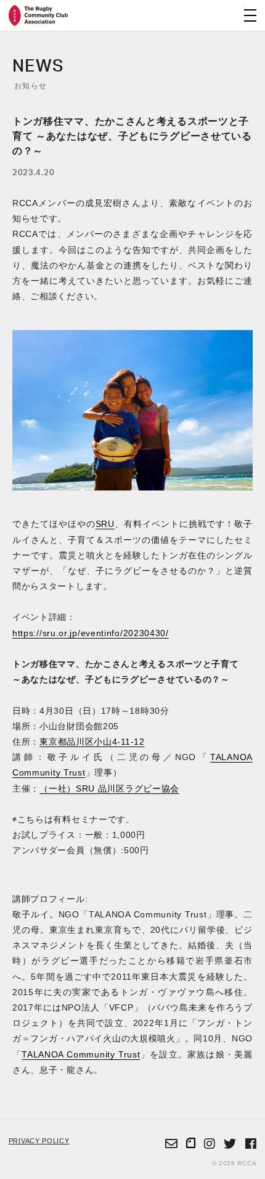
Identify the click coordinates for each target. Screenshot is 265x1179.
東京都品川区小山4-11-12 (92, 742)
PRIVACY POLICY (39, 1141)
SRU (105, 524)
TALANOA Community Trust (81, 1054)
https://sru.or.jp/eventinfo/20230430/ (90, 633)
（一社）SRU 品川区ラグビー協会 (109, 788)
